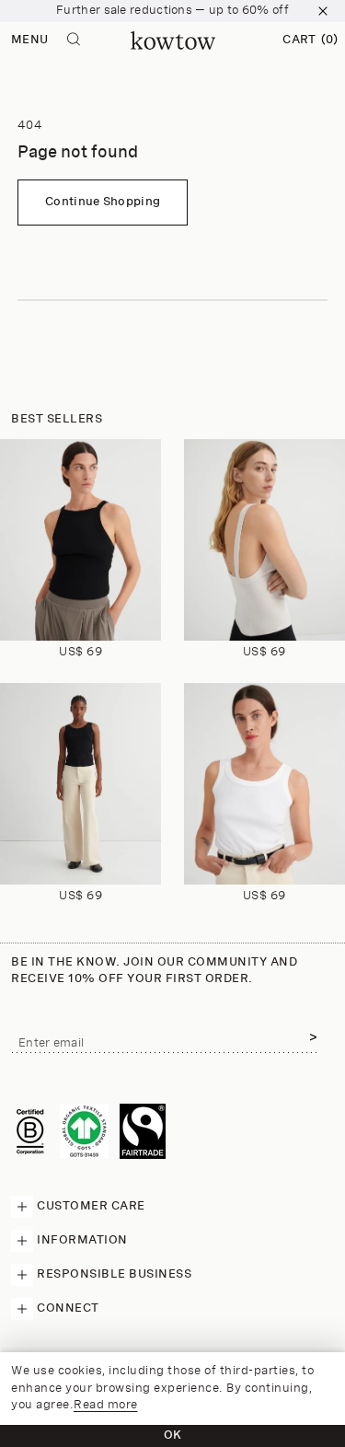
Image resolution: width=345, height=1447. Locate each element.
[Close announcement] (323, 11)
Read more (106, 1405)
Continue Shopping (102, 202)
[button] (310, 40)
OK (173, 1435)
